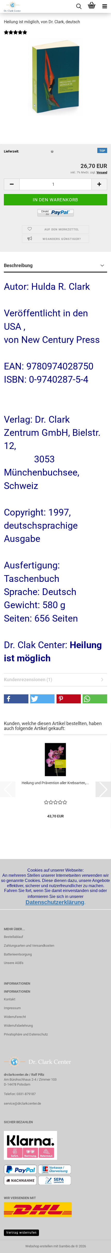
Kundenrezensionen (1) (28, 679)
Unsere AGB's (13, 963)
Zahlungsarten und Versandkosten (29, 945)
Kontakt (9, 999)
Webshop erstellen (39, 1246)
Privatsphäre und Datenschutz (26, 1034)
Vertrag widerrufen (21, 1232)
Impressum (12, 1008)
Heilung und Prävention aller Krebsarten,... (55, 783)
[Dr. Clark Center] (10, 6)
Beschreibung (18, 265)
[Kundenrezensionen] (15, 36)
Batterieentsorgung (18, 954)
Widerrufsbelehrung (18, 1025)
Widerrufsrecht (15, 1017)
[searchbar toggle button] (78, 6)
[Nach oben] (97, 1245)
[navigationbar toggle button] (104, 6)
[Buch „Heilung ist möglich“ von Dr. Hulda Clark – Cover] (56, 77)
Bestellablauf (13, 937)
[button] (11, 184)
